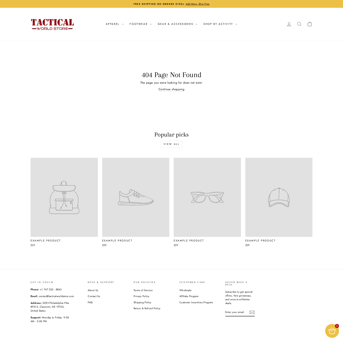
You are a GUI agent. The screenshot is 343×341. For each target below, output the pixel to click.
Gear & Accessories (176, 24)
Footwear (139, 24)
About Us (93, 290)
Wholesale (185, 290)
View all (172, 144)
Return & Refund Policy (147, 308)
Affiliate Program (188, 296)
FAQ (90, 302)
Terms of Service (143, 290)
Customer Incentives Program (196, 302)
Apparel (113, 24)
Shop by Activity (218, 24)
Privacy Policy (141, 296)
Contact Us (94, 296)
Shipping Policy (142, 302)
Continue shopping (171, 89)
